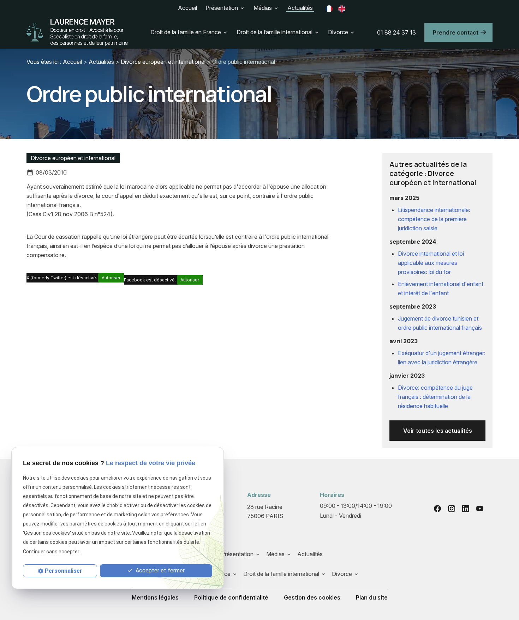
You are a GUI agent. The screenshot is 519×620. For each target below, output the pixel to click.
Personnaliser (63, 570)
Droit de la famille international (274, 32)
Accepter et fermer (159, 570)
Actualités (300, 7)
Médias (262, 7)
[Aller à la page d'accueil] (77, 32)
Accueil (187, 7)
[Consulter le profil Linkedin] (465, 508)
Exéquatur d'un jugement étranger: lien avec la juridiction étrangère (441, 357)
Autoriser (111, 277)
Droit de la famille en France (185, 32)
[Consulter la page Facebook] (437, 508)
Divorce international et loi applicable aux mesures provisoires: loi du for (431, 262)
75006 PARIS (265, 511)
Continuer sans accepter (51, 551)
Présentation (221, 7)
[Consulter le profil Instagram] (451, 508)
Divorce (338, 32)
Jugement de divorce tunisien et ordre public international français (440, 323)
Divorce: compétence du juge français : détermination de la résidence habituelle (435, 396)
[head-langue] (329, 8)
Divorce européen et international (163, 61)
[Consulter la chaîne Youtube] (480, 508)
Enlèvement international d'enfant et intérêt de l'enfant (440, 288)
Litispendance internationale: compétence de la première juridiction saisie (434, 219)
